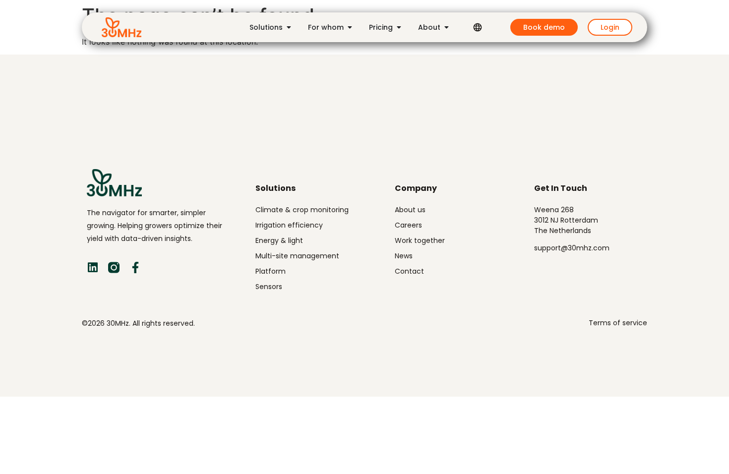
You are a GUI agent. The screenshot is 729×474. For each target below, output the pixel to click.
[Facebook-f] (135, 267)
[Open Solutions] (288, 27)
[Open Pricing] (398, 27)
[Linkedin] (92, 267)
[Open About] (446, 27)
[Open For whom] (349, 27)
